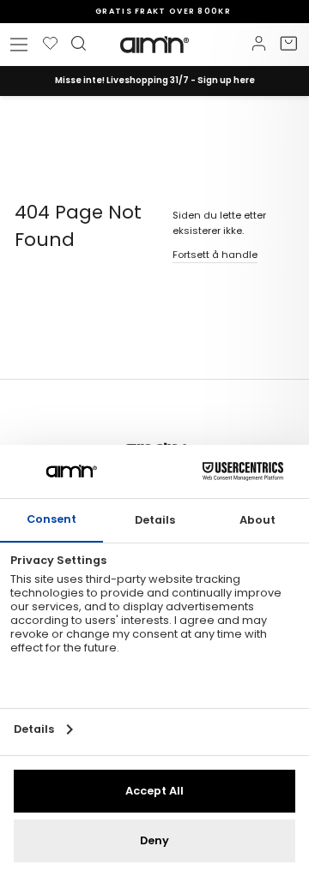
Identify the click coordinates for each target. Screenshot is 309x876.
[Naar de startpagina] (154, 44)
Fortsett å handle (215, 254)
